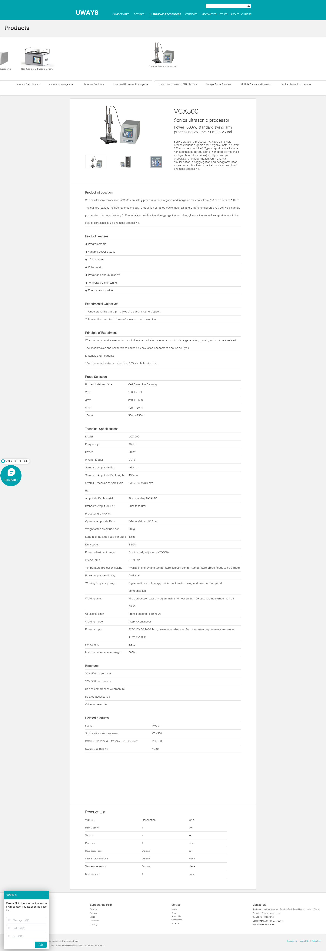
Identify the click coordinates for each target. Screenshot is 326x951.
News (174, 909)
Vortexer (191, 14)
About (235, 14)
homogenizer (120, 14)
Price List (175, 923)
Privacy (93, 913)
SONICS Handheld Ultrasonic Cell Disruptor (111, 741)
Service (176, 904)
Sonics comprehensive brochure (105, 689)
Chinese (246, 14)
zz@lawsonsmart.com (270, 913)
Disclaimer (95, 920)
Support (94, 909)
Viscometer (209, 14)
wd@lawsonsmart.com (72, 945)
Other (224, 14)
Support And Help (101, 904)
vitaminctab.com (71, 941)
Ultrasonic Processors (165, 14)
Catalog (93, 924)
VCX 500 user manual (98, 681)
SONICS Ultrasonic (96, 748)
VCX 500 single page (98, 673)
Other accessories (96, 704)
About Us (176, 916)
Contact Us (176, 919)
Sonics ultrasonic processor (163, 66)
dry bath (139, 14)
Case (173, 913)
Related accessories (97, 696)
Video (92, 917)
